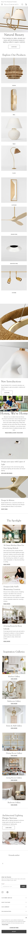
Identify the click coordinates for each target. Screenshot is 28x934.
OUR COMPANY (5, 907)
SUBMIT (23, 886)
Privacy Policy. (5, 924)
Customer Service (7, 897)
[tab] (14, 897)
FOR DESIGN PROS (6, 911)
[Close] (26, 917)
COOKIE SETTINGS (14, 927)
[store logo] (11, 4)
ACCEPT (14, 931)
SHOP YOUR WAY (6, 902)
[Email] (14, 886)
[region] (14, 924)
